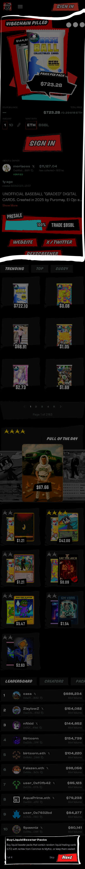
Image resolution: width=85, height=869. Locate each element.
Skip (52, 857)
